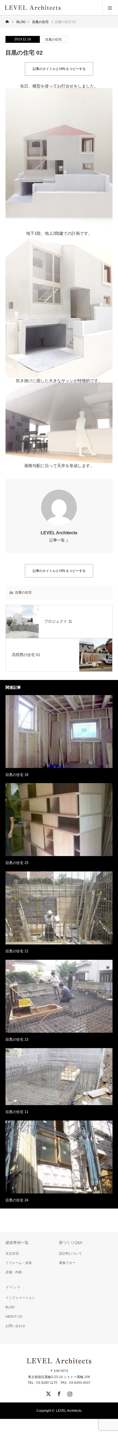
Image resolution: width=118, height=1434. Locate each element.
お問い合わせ (15, 1326)
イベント (13, 1287)
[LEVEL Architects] (61, 7)
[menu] (110, 7)
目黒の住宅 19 (16, 775)
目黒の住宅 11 (16, 1112)
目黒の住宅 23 (16, 863)
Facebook (58, 1393)
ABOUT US (13, 1317)
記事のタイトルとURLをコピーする (59, 69)
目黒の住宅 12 (16, 951)
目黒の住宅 (53, 39)
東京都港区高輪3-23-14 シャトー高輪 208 (59, 1377)
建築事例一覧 (17, 1242)
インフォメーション (20, 1298)
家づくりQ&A (70, 1242)
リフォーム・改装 (18, 1263)
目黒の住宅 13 (16, 1039)
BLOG (10, 1307)
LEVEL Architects (59, 532)
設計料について (70, 1253)
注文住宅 (12, 1253)
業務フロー (67, 1263)
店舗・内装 (13, 1272)
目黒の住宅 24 (16, 1200)
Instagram (69, 1393)
